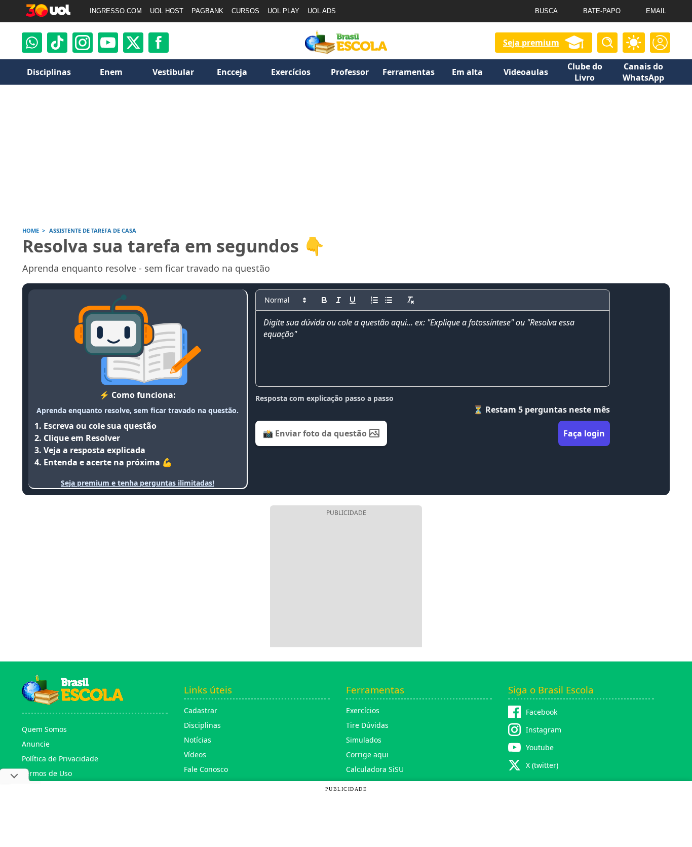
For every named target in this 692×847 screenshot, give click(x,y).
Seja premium (531, 42)
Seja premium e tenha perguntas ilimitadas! (137, 483)
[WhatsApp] (32, 42)
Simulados (363, 740)
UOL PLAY (283, 11)
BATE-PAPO (602, 11)
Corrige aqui (367, 754)
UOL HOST (166, 11)
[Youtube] (108, 42)
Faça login (584, 433)
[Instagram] (82, 42)
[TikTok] (57, 42)
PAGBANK (207, 11)
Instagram (543, 729)
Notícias (197, 740)
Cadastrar (200, 710)
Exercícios (362, 710)
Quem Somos (44, 729)
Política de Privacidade (60, 758)
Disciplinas (202, 725)
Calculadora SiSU (375, 769)
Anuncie (36, 744)
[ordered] (374, 300)
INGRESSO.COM (116, 11)
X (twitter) (542, 765)
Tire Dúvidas (367, 725)
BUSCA (546, 11)
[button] (285, 300)
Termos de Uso (47, 773)
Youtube (540, 747)
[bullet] (388, 300)
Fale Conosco (206, 769)
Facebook (541, 712)
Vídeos (195, 754)
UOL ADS (321, 11)
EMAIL (656, 11)
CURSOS (245, 11)
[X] (133, 42)
